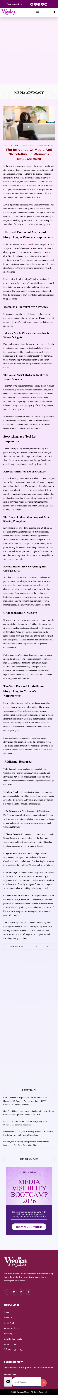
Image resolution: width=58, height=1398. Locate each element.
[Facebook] (31, 4)
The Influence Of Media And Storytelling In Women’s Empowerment (29, 154)
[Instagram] (35, 4)
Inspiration (12, 145)
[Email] (47, 946)
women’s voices (29, 397)
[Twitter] (40, 946)
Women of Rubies (46, 145)
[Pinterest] (43, 946)
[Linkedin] (38, 4)
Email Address (10, 1374)
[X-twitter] (42, 4)
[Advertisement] (29, 53)
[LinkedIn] (21, 1292)
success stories (31, 577)
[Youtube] (45, 4)
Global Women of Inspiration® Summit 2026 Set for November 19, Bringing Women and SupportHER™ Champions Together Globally (25, 1101)
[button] (37, 12)
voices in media (27, 244)
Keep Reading (16, 946)
